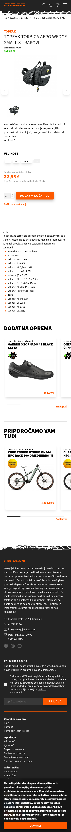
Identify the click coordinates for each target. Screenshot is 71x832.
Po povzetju (10, 771)
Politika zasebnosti (14, 753)
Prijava (55, 701)
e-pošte (21, 599)
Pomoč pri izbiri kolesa (16, 730)
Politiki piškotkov (21, 802)
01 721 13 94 (15, 624)
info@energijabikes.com (22, 629)
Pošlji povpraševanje (15, 204)
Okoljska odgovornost (16, 757)
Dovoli (35, 825)
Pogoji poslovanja (14, 749)
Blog (6, 722)
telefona (8, 599)
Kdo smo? (9, 741)
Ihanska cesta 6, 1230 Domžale (25, 619)
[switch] (57, 4)
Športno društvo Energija (18, 761)
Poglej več (61, 406)
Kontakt (8, 726)
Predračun (10, 775)
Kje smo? (9, 745)
